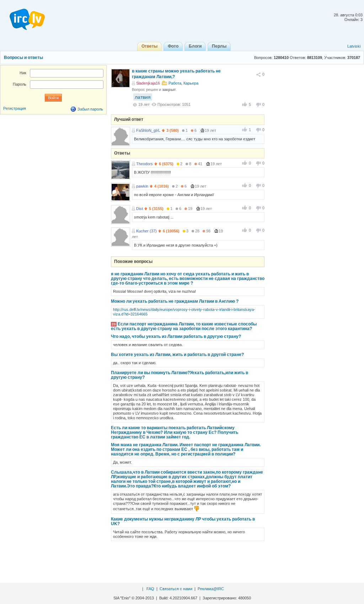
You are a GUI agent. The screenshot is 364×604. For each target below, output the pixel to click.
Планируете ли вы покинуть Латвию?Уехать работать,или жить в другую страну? (179, 375)
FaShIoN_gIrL (148, 130)
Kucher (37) (146, 231)
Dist (139, 208)
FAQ (150, 589)
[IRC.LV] (23, 17)
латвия (143, 97)
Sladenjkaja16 (148, 83)
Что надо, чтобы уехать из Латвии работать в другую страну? (176, 336)
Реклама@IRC (211, 589)
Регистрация (14, 108)
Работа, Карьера (183, 83)
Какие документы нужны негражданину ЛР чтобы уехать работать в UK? (183, 521)
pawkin (142, 186)
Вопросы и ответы (23, 57)
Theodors (144, 164)
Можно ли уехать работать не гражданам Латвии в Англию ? (175, 301)
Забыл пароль (90, 109)
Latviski (353, 46)
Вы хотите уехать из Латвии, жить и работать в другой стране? (177, 354)
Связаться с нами (176, 589)
